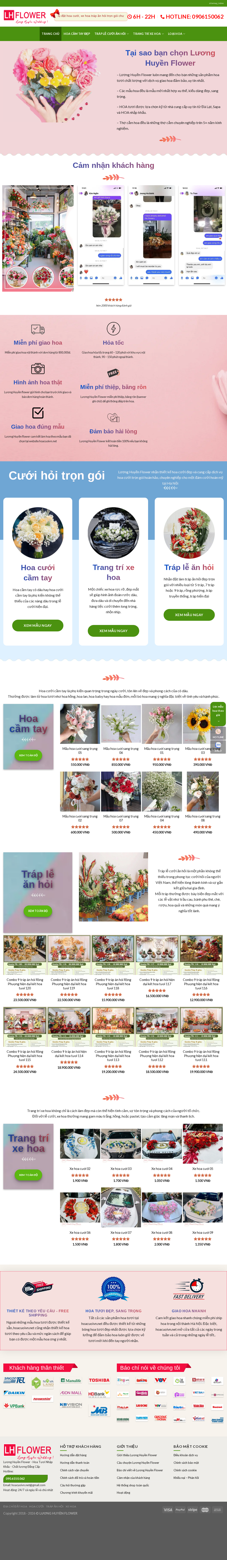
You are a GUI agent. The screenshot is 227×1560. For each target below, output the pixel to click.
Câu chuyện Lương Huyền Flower (138, 1462)
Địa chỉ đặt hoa (15, 1506)
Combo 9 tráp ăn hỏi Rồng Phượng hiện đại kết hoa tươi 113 (113, 1056)
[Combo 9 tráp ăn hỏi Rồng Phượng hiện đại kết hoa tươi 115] (25, 1039)
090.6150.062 (15, 1478)
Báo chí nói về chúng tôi (150, 1368)
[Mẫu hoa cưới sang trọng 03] (203, 724)
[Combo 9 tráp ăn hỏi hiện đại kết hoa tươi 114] (69, 1039)
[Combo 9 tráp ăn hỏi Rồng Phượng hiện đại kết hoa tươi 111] (201, 1039)
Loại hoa (175, 33)
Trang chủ (50, 33)
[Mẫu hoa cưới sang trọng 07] (121, 792)
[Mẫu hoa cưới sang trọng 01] (162, 724)
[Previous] (84, 231)
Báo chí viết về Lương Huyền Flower (140, 1470)
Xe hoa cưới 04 (161, 1169)
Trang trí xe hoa (147, 33)
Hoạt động (123, 1492)
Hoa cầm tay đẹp (77, 33)
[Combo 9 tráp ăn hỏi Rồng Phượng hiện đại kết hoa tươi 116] (201, 967)
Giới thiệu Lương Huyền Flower (137, 1455)
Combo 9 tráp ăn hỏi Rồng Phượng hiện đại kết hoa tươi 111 (201, 1056)
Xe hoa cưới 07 (121, 1232)
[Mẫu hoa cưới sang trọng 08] (203, 792)
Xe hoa (71, 1506)
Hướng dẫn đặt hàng (73, 1455)
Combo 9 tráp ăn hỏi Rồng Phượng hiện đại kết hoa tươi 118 (113, 984)
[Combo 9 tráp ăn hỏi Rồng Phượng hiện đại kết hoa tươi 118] (113, 967)
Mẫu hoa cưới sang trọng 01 (161, 751)
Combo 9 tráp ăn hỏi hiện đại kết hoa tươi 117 (157, 982)
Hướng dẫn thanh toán (74, 1462)
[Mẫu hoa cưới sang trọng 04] (162, 792)
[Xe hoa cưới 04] (162, 1144)
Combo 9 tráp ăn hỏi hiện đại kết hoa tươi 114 (69, 1054)
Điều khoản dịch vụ (186, 1455)
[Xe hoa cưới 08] (162, 1207)
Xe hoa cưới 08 (161, 1232)
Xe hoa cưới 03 (121, 1169)
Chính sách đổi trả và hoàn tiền (79, 1477)
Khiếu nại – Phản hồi (186, 1477)
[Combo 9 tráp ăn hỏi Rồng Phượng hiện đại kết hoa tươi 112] (157, 1039)
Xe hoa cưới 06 (80, 1232)
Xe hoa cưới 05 (202, 1169)
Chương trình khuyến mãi (76, 1492)
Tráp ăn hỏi (55, 1506)
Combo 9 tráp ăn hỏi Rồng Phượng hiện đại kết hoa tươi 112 (157, 1056)
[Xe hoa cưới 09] (203, 1207)
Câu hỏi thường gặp (73, 1485)
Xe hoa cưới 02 (80, 1169)
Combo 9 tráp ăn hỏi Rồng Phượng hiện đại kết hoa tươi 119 (69, 984)
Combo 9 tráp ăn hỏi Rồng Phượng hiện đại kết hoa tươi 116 (201, 984)
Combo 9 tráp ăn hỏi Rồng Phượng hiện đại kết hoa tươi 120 (25, 984)
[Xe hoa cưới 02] (80, 1144)
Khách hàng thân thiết (36, 1368)
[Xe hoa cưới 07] (121, 1207)
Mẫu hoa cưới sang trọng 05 (80, 751)
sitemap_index (216, 3)
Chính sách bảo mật (186, 1462)
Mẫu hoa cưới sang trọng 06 (121, 751)
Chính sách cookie (185, 1470)
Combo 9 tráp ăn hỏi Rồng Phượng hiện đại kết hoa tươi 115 (25, 1056)
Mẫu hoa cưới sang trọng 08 (202, 818)
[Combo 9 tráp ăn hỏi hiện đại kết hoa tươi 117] (157, 967)
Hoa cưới (36, 1506)
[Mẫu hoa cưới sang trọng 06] (121, 724)
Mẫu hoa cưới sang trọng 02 (80, 818)
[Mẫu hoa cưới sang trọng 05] (80, 724)
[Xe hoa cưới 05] (203, 1144)
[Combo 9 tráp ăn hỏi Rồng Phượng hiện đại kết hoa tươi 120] (25, 967)
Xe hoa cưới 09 (202, 1232)
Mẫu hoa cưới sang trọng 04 (161, 818)
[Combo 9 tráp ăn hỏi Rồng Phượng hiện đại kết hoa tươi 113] (113, 1039)
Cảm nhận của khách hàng (133, 1477)
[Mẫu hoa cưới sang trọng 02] (80, 792)
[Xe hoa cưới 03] (121, 1144)
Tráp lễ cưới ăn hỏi (110, 33)
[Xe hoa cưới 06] (80, 1207)
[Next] (218, 231)
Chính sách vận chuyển (74, 1470)
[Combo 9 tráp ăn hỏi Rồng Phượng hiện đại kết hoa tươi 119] (69, 967)
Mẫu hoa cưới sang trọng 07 (121, 818)
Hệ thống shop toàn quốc (133, 1485)
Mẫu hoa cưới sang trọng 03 (202, 751)
